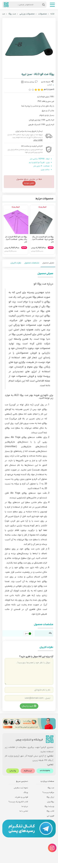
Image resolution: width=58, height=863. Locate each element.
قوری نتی (50, 816)
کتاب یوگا (50, 811)
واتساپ (12, 771)
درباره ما (24, 806)
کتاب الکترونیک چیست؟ (18, 802)
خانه (52, 13)
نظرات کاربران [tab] (16, 263)
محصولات (42, 13)
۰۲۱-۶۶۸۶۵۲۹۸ (45, 771)
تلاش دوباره (29, 183)
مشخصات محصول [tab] (31, 263)
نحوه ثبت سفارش (21, 788)
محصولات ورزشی (27, 13)
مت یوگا (12, 13)
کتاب (49, 84)
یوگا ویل (50, 802)
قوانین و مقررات (21, 797)
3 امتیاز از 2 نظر (49, 90)
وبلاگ (26, 792)
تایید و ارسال (28, 706)
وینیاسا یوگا (49, 806)
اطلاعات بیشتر (38, 140)
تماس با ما (23, 811)
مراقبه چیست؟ (48, 792)
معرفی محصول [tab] (48, 263)
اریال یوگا (50, 797)
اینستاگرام (28, 771)
